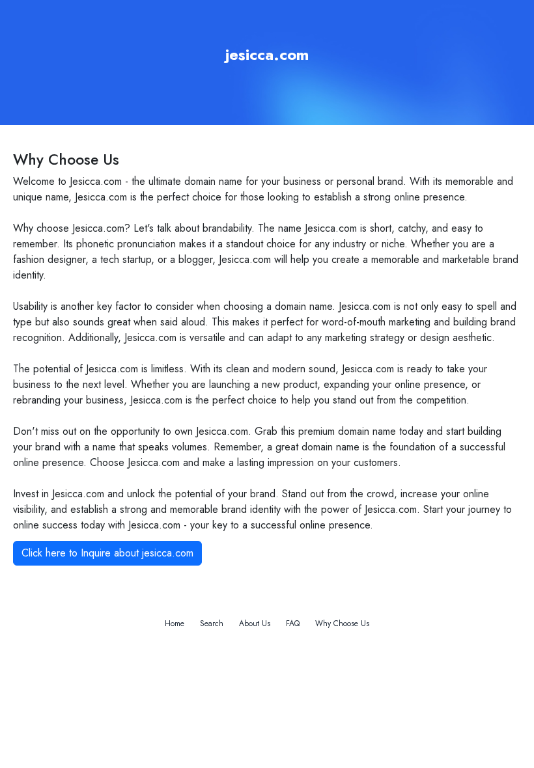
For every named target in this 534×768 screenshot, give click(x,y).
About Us (254, 623)
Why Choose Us (342, 623)
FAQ (293, 623)
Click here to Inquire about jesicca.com (107, 552)
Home (174, 623)
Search (211, 623)
